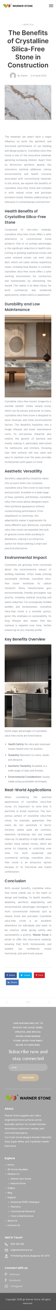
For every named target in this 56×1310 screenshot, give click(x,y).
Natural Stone (18, 1183)
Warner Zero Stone (21, 1178)
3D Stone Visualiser (18, 1169)
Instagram (17, 1286)
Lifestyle (28, 25)
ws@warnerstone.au (22, 1249)
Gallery (11, 1188)
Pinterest (15, 1274)
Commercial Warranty (23, 1211)
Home (11, 1164)
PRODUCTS (13, 1174)
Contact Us (14, 1225)
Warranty (16, 1206)
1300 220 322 (17, 1244)
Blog (10, 1192)
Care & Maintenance (22, 1216)
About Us (12, 1220)
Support (12, 1197)
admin (24, 75)
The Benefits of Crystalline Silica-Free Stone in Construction (28, 49)
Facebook (15, 1280)
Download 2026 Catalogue (25, 1202)
